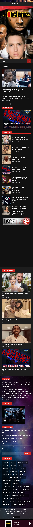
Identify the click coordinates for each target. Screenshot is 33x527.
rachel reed (6, 495)
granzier (22, 477)
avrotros (5, 465)
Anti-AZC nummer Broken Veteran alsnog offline (6, 169)
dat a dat (22, 471)
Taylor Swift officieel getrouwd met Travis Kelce (6, 139)
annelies (13, 462)
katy (19, 486)
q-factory (21, 492)
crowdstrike (14, 471)
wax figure (22, 504)
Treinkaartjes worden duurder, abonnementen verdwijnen (6, 190)
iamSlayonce (6, 483)
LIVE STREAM (29, 61)
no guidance (6, 492)
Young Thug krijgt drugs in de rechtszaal (16, 78)
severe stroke (24, 495)
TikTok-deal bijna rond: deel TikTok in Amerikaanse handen (6, 200)
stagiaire (5, 498)
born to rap (15, 468)
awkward (13, 465)
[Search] (25, 61)
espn (21, 474)
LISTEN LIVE (14, 510)
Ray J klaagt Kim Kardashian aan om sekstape (6, 149)
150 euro (5, 462)
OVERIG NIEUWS (10, 512)
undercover (6, 504)
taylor (12, 498)
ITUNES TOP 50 (10, 514)
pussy (14, 492)
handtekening (7, 480)
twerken (19, 501)
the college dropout (9, 501)
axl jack (20, 465)
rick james (15, 495)
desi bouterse (7, 474)
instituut (15, 483)
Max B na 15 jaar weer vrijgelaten (6, 159)
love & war (26, 486)
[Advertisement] (16, 36)
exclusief (5, 477)
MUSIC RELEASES (21, 512)
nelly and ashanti (24, 489)
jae (21, 483)
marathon (6, 489)
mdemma (14, 489)
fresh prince (14, 477)
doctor (15, 474)
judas (14, 486)
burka (23, 468)
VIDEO (25, 514)
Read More (6, 104)
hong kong (17, 480)
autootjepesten (22, 462)
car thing (5, 471)
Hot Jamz (4, 94)
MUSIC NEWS (23, 510)
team (17, 498)
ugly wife (27, 501)
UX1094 (14, 504)
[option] (16, 119)
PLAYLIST (19, 514)
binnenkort (6, 468)
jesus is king (6, 486)
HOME (7, 510)
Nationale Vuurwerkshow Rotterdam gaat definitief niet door (6, 179)
